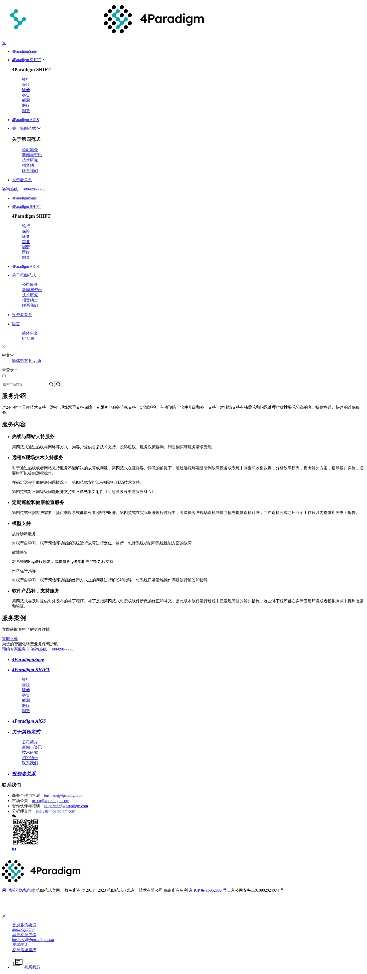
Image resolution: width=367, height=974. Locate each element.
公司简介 (30, 150)
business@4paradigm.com (64, 795)
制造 (26, 111)
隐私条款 (27, 890)
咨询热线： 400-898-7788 (23, 189)
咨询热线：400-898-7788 (52, 649)
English (28, 338)
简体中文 (30, 333)
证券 (26, 90)
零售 (26, 95)
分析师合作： (24, 811)
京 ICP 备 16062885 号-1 (209, 890)
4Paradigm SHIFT (26, 60)
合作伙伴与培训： (28, 806)
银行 (26, 79)
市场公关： (22, 801)
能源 (26, 100)
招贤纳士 (30, 165)
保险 (26, 84)
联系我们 (30, 170)
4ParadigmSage (24, 51)
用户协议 (10, 890)
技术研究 (30, 160)
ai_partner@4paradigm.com (66, 806)
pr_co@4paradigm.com (50, 801)
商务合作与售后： (28, 795)
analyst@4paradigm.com (55, 811)
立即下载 (10, 639)
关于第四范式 (24, 128)
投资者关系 (22, 180)
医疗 (26, 105)
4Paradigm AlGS (25, 120)
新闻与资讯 (32, 155)
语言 (16, 324)
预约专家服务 (14, 649)
